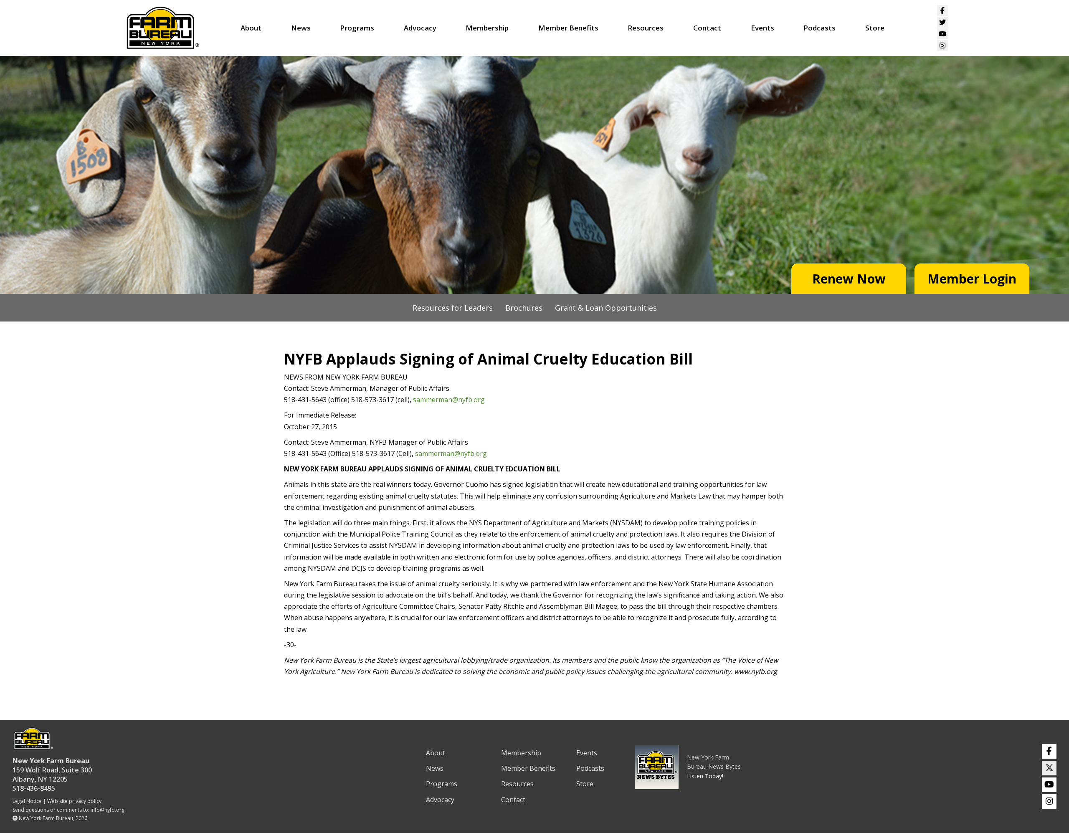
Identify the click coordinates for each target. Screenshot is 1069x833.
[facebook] (1049, 751)
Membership (487, 28)
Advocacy (420, 28)
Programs (357, 28)
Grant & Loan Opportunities (606, 308)
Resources (646, 28)
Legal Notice (27, 801)
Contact (707, 28)
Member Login (971, 278)
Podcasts (819, 28)
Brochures (523, 308)
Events (762, 28)
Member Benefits (568, 28)
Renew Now (849, 278)
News (301, 28)
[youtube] (1049, 784)
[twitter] (1049, 768)
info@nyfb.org (107, 809)
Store (874, 28)
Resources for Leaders (453, 308)
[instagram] (1049, 801)
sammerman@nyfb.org (449, 399)
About (251, 28)
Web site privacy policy (74, 801)
